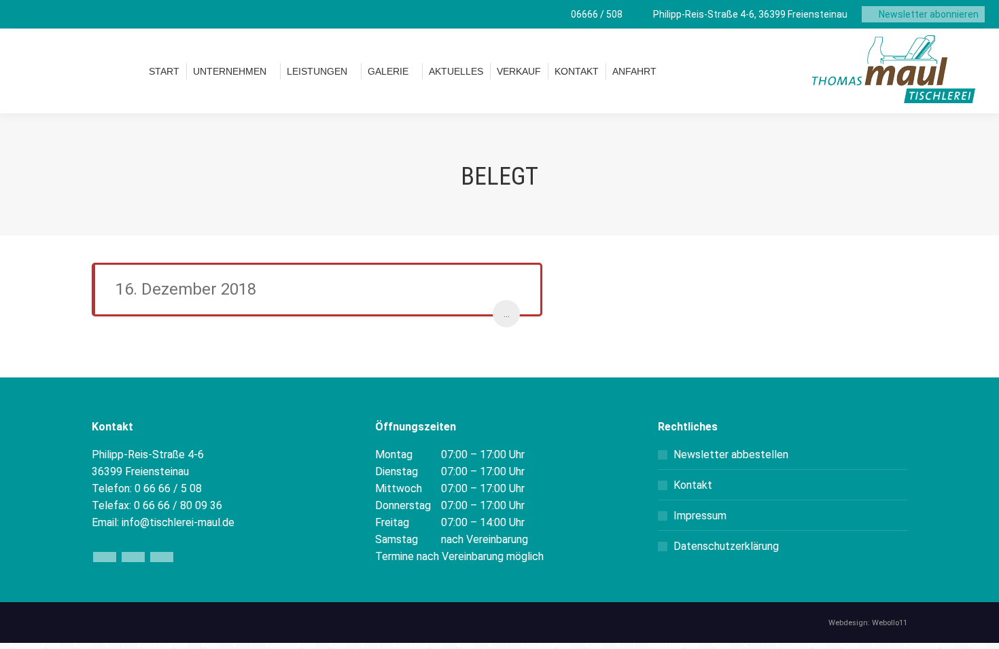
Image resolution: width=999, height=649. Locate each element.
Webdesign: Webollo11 (867, 622)
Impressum (699, 515)
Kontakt (692, 485)
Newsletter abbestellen (730, 454)
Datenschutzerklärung (726, 546)
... (507, 313)
